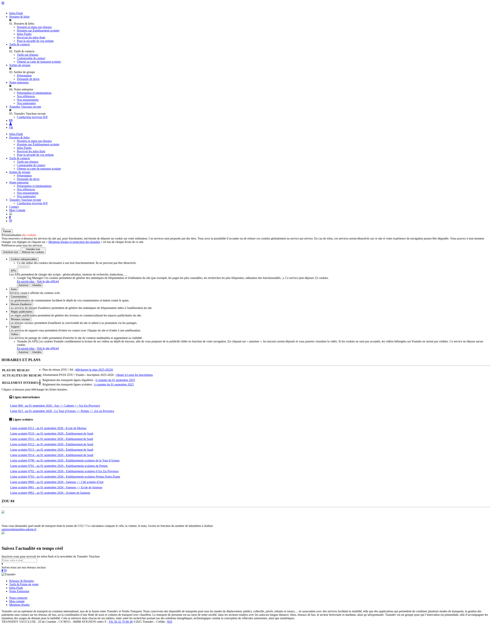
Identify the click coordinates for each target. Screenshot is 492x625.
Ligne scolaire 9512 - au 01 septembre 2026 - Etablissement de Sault (51, 444)
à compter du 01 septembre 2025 (115, 380)
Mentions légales (19, 604)
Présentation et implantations (34, 92)
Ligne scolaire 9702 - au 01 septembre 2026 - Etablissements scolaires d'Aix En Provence (64, 471)
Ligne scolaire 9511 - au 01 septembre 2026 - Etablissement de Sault (51, 439)
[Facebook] (10, 217)
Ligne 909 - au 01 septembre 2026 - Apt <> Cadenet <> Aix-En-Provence (55, 405)
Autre (14, 289)
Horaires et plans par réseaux (34, 27)
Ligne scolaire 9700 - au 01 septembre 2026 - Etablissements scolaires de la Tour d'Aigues (65, 460)
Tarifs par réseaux (27, 54)
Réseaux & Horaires (21, 580)
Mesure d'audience (21, 304)
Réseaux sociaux (20, 319)
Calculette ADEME (157, 522)
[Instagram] (10, 221)
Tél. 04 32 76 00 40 (121, 621)
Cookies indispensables (24, 259)
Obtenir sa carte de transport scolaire (39, 61)
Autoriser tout (10, 252)
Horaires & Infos (19, 16)
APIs (13, 270)
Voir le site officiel (48, 281)
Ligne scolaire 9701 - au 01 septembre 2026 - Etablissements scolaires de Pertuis (59, 465)
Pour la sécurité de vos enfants (35, 41)
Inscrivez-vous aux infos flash (126, 522)
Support (15, 326)
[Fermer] (3, 228)
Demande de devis (28, 79)
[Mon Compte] (10, 124)
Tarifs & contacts (19, 44)
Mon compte (17, 601)
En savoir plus (26, 281)
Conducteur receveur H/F (32, 117)
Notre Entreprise (19, 591)
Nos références (26, 96)
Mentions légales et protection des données (74, 242)
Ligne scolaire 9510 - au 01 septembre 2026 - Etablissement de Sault (51, 433)
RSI (169, 621)
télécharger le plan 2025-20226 (94, 369)
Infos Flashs (24, 34)
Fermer (7, 231)
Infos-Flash (16, 13)
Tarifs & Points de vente (23, 584)
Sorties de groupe (19, 65)
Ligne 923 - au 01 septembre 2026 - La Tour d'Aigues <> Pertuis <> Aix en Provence (62, 411)
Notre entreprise (19, 82)
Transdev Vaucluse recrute (25, 106)
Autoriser (23, 266)
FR (11, 127)
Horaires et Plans (12, 522)
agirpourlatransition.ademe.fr (19, 529)
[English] (10, 214)
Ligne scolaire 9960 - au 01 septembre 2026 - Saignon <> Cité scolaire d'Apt (56, 482)
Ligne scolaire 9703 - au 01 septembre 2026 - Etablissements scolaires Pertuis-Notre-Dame (65, 476)
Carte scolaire (70, 522)
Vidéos (14, 334)
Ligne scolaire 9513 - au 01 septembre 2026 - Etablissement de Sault (51, 449)
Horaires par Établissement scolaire (38, 30)
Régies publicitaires (21, 311)
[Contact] (10, 120)
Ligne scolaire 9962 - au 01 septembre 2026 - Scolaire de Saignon (50, 492)
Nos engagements (27, 99)
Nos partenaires (26, 103)
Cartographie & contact (31, 58)
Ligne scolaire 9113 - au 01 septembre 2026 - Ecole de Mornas (48, 428)
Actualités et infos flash (93, 522)
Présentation (24, 75)
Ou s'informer (53, 522)
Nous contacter (18, 597)
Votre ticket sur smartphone (185, 522)
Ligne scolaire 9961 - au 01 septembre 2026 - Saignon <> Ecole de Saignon (56, 487)
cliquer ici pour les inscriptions (134, 374)
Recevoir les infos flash (31, 37)
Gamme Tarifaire (33, 522)
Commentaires (19, 296)
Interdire (36, 285)
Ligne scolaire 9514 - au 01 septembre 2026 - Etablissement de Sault (51, 455)
